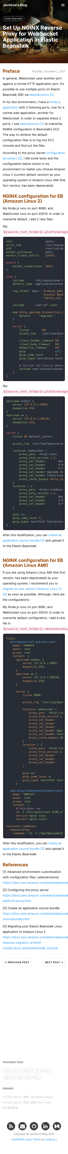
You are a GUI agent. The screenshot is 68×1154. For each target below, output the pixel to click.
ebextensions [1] (41, 94)
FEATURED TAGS (13, 1062)
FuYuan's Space (12, 1102)
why (37, 1077)
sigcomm (9, 1077)
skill (20, 1077)
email (7, 1070)
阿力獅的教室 (10, 1107)
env (16, 1070)
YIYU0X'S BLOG (12, 1096)
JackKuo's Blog (15, 5)
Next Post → (54, 962)
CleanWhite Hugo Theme (26, 1139)
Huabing (50, 1139)
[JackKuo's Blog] (11, 1126)
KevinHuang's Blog (41, 1096)
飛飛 (25, 1096)
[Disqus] (34, 1011)
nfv (37, 1070)
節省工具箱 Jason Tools (37, 1102)
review (46, 1070)
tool (28, 1077)
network (27, 1070)
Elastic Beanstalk (13, 18)
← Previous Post (17, 962)
